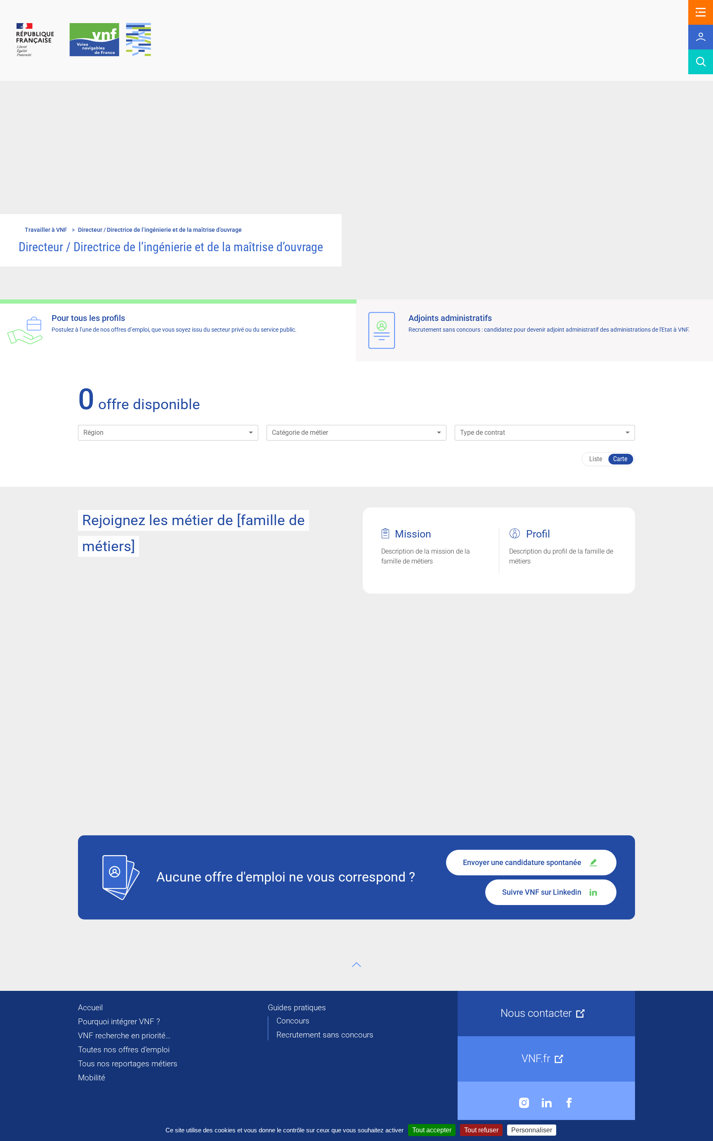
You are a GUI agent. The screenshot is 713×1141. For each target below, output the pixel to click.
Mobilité (91, 1077)
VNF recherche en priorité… (124, 1035)
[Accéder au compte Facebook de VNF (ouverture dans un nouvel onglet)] (569, 1103)
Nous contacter (536, 1013)
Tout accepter (431, 1130)
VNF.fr (536, 1058)
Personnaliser (531, 1130)
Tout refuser (481, 1130)
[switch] (608, 459)
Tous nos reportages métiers (127, 1063)
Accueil (90, 1007)
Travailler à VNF (46, 229)
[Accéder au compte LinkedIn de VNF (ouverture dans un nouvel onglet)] (547, 1103)
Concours (292, 1020)
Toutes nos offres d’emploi (124, 1049)
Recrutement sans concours (324, 1035)
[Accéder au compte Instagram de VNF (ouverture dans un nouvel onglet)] (524, 1103)
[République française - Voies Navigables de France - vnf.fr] (83, 40)
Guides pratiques (297, 1007)
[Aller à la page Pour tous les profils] (178, 330)
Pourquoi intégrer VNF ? (119, 1021)
